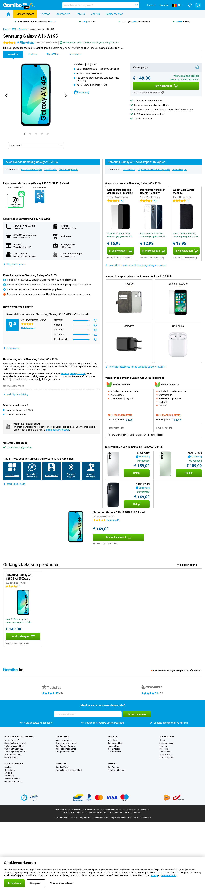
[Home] (8, 14)
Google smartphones (65, 752)
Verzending (9, 776)
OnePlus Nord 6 (11, 757)
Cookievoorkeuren (100, 818)
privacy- (154, 875)
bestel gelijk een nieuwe (57, 429)
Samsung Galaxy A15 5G (73, 373)
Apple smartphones (64, 740)
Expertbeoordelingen (31, 169)
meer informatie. (135, 812)
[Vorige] (6, 95)
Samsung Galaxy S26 (13, 749)
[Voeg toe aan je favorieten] (197, 67)
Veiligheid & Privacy (116, 770)
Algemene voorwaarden (121, 818)
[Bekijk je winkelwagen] (198, 5)
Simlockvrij (83, 92)
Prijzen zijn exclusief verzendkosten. (134, 810)
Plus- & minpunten (68, 169)
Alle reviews (13, 348)
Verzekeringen (179, 169)
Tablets (80, 14)
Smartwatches (165, 755)
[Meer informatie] (162, 92)
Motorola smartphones (66, 749)
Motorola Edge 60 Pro (13, 746)
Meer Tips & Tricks (16, 484)
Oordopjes (163, 749)
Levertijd (8, 773)
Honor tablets (113, 746)
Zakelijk (95, 14)
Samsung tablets (115, 743)
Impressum (85, 818)
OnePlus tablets (114, 752)
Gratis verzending (123, 258)
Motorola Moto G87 (12, 755)
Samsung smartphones (66, 743)
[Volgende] (65, 95)
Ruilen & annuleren (12, 779)
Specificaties (50, 169)
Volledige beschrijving (17, 394)
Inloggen (164, 5)
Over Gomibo (113, 767)
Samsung (23, 29)
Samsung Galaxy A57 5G (15, 743)
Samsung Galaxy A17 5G (15, 752)
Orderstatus (9, 770)
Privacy (74, 818)
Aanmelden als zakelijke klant (69, 770)
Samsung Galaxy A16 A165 (42, 29)
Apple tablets (113, 740)
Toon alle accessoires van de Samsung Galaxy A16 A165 (137, 265)
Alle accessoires (166, 757)
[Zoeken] (136, 5)
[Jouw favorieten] (189, 5)
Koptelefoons (165, 752)
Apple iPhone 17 (11, 740)
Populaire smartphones (19, 736)
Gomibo (112, 763)
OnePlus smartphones (65, 746)
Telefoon (45, 14)
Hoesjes (162, 740)
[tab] (24, 134)
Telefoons (62, 736)
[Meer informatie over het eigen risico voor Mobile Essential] (122, 428)
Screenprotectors (166, 743)
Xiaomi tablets (114, 749)
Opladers (163, 746)
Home (5, 29)
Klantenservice (114, 14)
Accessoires (63, 14)
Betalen (7, 767)
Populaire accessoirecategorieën (154, 169)
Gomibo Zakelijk (63, 767)
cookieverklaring (169, 875)
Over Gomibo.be (61, 818)
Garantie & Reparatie (13, 781)
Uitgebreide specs (16, 264)
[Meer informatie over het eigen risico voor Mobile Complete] (170, 428)
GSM (14, 29)
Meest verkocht (25, 14)
